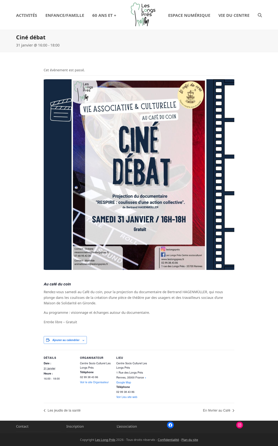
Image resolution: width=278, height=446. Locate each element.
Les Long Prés (105, 439)
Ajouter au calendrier (65, 340)
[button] (260, 15)
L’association (127, 426)
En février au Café (217, 410)
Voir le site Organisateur (94, 382)
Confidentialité (168, 439)
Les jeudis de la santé (64, 410)
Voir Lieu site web (126, 397)
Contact (22, 426)
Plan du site (189, 439)
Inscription (75, 426)
